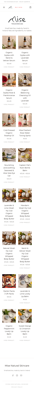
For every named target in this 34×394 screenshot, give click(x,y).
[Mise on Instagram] (17, 375)
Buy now (18, 7)
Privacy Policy (17, 387)
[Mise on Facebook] (13, 375)
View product (9, 67)
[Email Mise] (21, 375)
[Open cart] (30, 7)
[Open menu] (4, 7)
